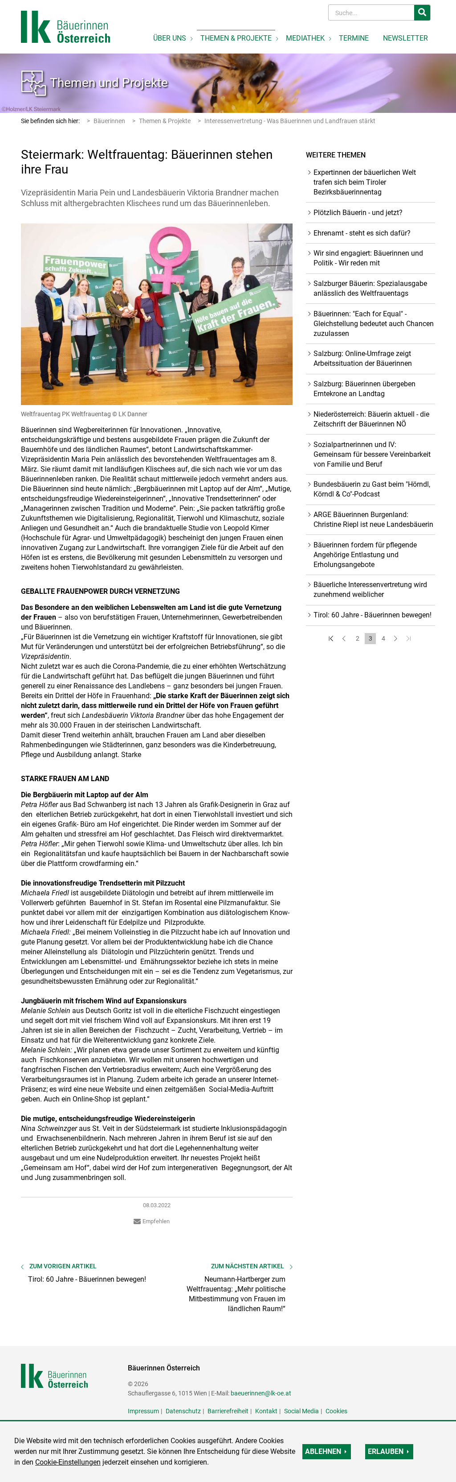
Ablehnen (323, 1451)
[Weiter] (396, 638)
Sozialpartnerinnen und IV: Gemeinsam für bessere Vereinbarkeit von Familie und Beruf (372, 454)
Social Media (301, 1411)
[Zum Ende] (409, 638)
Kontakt (266, 1411)
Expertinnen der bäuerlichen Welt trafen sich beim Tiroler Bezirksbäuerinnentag (365, 182)
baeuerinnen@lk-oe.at (261, 1393)
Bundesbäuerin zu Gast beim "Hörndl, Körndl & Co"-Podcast (372, 489)
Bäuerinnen (109, 120)
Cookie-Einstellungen (68, 1462)
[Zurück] (344, 638)
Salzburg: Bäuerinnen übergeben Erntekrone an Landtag (364, 389)
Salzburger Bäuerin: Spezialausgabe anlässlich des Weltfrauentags (370, 288)
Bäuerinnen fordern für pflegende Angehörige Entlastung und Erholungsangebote (365, 555)
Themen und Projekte (109, 82)
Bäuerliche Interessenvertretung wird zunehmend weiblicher (370, 589)
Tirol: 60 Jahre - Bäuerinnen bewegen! (373, 615)
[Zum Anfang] (331, 638)
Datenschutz (183, 1411)
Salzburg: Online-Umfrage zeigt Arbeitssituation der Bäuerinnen (363, 358)
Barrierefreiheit (228, 1411)
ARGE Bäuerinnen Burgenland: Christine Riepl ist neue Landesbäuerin (373, 519)
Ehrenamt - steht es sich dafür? (362, 233)
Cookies (336, 1411)
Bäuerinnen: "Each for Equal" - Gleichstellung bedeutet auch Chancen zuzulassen (374, 324)
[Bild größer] (157, 314)
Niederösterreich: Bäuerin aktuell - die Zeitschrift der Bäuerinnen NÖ (371, 419)
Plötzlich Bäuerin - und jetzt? (358, 212)
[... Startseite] (65, 26)
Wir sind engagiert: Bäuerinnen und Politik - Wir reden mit (368, 258)
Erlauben (385, 1451)
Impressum (143, 1411)
